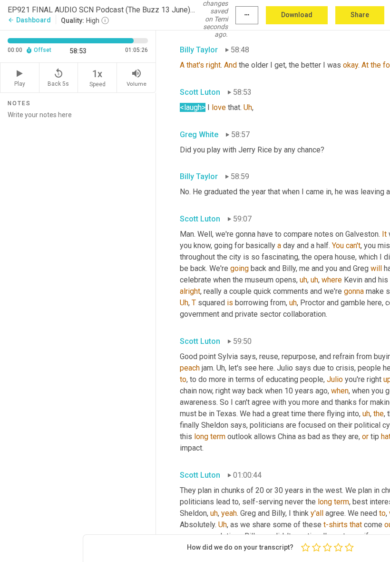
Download (296, 15)
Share (360, 15)
